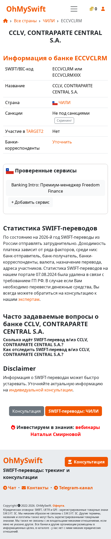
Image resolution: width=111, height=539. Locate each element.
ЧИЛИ (49, 21)
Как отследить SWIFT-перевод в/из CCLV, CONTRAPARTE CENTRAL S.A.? (46, 352)
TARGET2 (34, 131)
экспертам (28, 299)
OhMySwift (26, 9)
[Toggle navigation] (74, 9)
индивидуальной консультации (41, 390)
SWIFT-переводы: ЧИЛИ (74, 411)
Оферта (58, 505)
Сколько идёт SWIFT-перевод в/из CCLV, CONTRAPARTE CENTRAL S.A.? (45, 342)
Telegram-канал (75, 488)
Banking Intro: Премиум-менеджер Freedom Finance (55, 188)
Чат (11, 488)
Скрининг (64, 120)
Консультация (26, 411)
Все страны (25, 21)
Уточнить (62, 142)
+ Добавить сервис (30, 202)
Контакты (37, 488)
